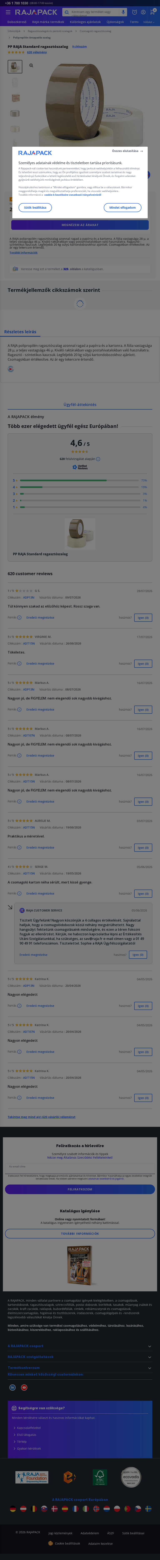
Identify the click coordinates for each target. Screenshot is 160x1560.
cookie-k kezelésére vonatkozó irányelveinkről (72, 195)
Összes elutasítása (125, 151)
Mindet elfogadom (122, 208)
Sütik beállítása (35, 208)
